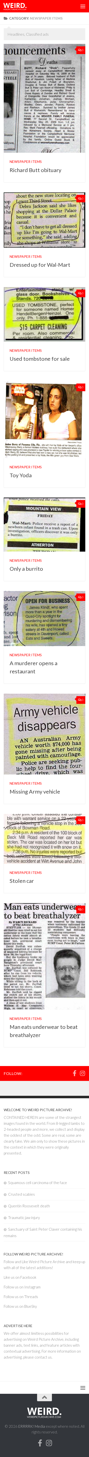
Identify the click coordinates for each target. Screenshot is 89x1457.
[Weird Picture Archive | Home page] (19, 6)
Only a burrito (26, 568)
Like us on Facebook (20, 1277)
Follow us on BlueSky (20, 1306)
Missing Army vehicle (35, 791)
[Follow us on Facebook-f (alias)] (74, 1073)
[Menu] (83, 6)
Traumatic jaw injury (24, 1217)
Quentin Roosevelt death (29, 1206)
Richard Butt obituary (35, 170)
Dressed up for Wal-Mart (40, 264)
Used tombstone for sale (40, 358)
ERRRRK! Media (31, 1426)
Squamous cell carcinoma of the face (37, 1182)
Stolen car (22, 880)
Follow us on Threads (21, 1296)
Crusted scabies (21, 1194)
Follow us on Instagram (22, 1287)
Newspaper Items (26, 161)
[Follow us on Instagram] (82, 1073)
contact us (43, 1357)
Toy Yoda (21, 475)
